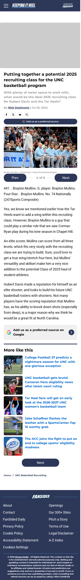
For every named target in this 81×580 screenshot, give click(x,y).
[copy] (26, 114)
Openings (56, 505)
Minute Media (21, 557)
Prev (15, 178)
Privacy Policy (13, 526)
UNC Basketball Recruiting (30, 475)
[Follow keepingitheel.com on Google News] (71, 332)
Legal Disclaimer (61, 533)
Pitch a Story (58, 519)
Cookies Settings (15, 547)
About (7, 505)
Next (66, 178)
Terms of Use (59, 526)
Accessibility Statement (20, 540)
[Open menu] (6, 5)
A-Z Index (56, 540)
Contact (9, 512)
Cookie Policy (13, 533)
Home (7, 475)
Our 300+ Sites (60, 512)
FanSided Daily (14, 519)
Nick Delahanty (18, 107)
